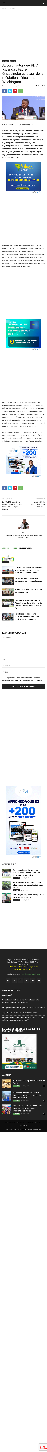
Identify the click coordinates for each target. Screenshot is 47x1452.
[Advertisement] (23, 35)
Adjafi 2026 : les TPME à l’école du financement (19, 1013)
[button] (4, 3)
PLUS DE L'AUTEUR (25, 548)
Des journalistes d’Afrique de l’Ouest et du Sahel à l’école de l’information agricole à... (26, 872)
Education (23, 1125)
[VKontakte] (39, 980)
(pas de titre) (7, 995)
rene (6, 86)
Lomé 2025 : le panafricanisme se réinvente (38, 504)
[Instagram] (20, 980)
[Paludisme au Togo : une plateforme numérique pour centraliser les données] (8, 616)
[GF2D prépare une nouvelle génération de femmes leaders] (8, 581)
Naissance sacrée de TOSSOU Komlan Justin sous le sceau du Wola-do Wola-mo (27, 1095)
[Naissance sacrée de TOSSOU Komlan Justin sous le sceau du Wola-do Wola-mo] (6, 1096)
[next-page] (7, 625)
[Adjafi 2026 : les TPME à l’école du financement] (8, 592)
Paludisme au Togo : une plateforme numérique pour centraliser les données (27, 616)
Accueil (4, 9)
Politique (12, 61)
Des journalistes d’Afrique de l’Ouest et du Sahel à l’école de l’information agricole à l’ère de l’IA (23, 1019)
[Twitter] (10, 91)
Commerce (29, 1123)
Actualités (12, 9)
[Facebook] (4, 91)
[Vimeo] (32, 980)
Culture (37, 1123)
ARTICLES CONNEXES (9, 548)
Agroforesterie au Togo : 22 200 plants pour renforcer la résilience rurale (28, 885)
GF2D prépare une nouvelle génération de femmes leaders (23, 1007)
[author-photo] (23, 529)
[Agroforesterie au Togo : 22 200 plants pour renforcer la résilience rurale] (6, 885)
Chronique (20, 1123)
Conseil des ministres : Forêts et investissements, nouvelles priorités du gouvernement (29, 570)
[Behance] (8, 980)
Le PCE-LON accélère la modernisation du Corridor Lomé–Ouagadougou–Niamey (12, 505)
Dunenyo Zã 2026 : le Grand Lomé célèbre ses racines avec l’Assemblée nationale (27, 1108)
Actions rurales (10, 1123)
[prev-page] (3, 625)
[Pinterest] (15, 91)
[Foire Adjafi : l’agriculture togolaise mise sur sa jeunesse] (6, 898)
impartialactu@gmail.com (30, 974)
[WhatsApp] (20, 91)
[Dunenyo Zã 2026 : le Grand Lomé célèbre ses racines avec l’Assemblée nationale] (6, 1109)
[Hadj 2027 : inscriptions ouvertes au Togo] (6, 1083)
